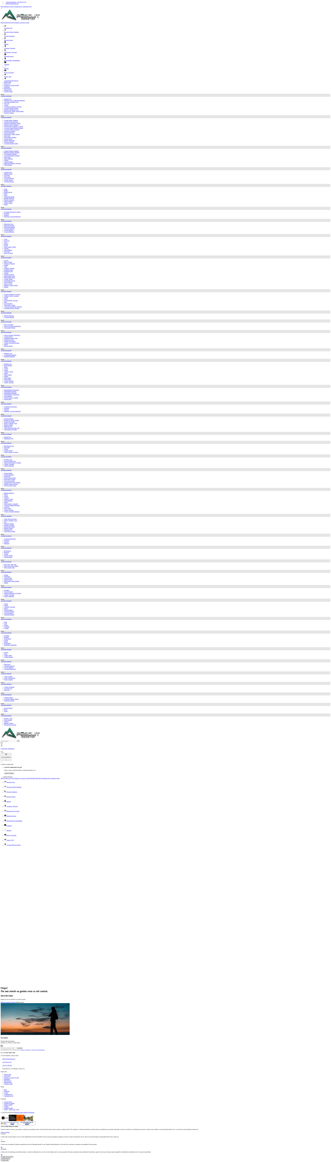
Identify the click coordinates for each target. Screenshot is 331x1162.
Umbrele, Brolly (8, 697)
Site (5, 522)
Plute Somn (7, 177)
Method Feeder (8, 579)
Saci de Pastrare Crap (10, 461)
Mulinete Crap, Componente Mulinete (14, 100)
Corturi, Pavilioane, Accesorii (12, 294)
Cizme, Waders (8, 676)
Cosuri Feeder (8, 578)
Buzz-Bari (7, 447)
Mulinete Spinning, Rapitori (11, 152)
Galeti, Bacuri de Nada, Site (11, 428)
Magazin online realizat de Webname (24, 1112)
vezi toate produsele (6, 96)
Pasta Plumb (7, 379)
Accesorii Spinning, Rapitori (12, 155)
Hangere (6, 215)
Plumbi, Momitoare (9, 140)
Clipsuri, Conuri (8, 371)
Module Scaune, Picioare (11, 484)
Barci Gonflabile (8, 324)
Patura (6, 711)
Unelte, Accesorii (9, 382)
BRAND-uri (7, 88)
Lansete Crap (7, 99)
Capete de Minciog (9, 228)
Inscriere (20, 1048)
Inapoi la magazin (9, 773)
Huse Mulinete (8, 250)
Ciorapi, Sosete (8, 279)
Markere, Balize (8, 425)
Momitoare (7, 576)
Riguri (6, 367)
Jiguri (5, 654)
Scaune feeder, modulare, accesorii (13, 126)
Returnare (6, 6)
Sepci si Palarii (8, 282)
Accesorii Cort (8, 688)
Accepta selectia (5, 1158)
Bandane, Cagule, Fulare (11, 285)
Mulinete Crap (8, 353)
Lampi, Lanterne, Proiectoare (12, 335)
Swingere (6, 213)
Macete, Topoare (8, 723)
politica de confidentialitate (38, 1050)
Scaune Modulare (9, 475)
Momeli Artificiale (9, 198)
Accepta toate (4, 1160)
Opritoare (6, 507)
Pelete (5, 193)
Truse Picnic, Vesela (9, 305)
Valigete (6, 248)
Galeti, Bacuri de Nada (10, 519)
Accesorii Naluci (8, 613)
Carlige (6, 105)
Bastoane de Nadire (9, 422)
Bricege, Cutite (8, 718)
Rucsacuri (7, 240)
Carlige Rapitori (8, 162)
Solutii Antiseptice (9, 466)
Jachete (6, 265)
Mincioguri (7, 664)
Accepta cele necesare (7, 1156)
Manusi (6, 287)
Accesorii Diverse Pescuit (11, 80)
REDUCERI (4, 22)
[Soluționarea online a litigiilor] (27, 1125)
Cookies (6, 1106)
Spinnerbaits (7, 639)
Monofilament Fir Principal (11, 390)
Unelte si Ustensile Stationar (11, 511)
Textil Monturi (8, 396)
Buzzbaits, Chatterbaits (10, 645)
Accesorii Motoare (9, 317)
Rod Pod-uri (7, 551)
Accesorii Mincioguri (10, 669)
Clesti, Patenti (8, 720)
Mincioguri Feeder (9, 225)
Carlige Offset (8, 655)
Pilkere (6, 642)
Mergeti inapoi (20, 1002)
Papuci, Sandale (8, 679)
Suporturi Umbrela (9, 700)
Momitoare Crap (8, 438)
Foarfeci (6, 721)
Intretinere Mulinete (9, 356)
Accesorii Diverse (9, 181)
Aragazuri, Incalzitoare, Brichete (13, 306)
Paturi (5, 299)
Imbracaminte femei (9, 277)
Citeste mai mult (5, 1132)
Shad (5, 622)
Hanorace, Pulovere (9, 263)
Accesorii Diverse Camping (11, 308)
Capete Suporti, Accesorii (11, 452)
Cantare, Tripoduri (9, 464)
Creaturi (6, 628)
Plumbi (6, 575)
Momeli (6, 44)
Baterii (6, 344)
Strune (6, 608)
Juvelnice (6, 590)
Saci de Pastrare (8, 592)
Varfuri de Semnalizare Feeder (12, 123)
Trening (6, 273)
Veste (5, 267)
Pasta (5, 195)
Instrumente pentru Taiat (10, 338)
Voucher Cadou (8, 91)
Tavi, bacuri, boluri (9, 481)
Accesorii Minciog (9, 232)
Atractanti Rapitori (9, 614)
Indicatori (6, 543)
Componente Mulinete (10, 355)
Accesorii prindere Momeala (12, 505)
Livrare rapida (8, 1102)
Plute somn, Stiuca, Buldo (11, 566)
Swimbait (6, 626)
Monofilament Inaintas (10, 391)
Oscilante (6, 635)
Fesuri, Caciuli (8, 284)
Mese (5, 302)
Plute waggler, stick (9, 567)
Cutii (5, 242)
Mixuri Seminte (8, 201)
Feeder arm (7, 476)
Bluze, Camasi (8, 262)
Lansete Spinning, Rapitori (11, 151)
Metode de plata (8, 1108)
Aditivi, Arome (8, 203)
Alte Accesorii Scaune (10, 485)
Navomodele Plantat (9, 328)
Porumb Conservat (9, 200)
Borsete (6, 244)
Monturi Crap (8, 364)
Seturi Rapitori (8, 165)
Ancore (6, 652)
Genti (5, 239)
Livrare (11, 6)
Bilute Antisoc (8, 375)
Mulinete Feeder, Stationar (11, 125)
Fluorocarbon (7, 399)
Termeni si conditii (9, 1103)
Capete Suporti (8, 557)
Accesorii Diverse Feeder (11, 143)
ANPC (6, 1109)
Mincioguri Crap (8, 224)
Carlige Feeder (8, 139)
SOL (17, 1109)
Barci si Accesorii (9, 72)
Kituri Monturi (8, 365)
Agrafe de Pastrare (9, 611)
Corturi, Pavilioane (9, 687)
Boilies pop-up (8, 192)
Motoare (6, 68)
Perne (5, 709)
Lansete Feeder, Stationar (11, 120)
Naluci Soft (7, 157)
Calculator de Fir (27, 6)
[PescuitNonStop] (20, 739)
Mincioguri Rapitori (9, 227)
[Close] (1, 8)
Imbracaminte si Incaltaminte (12, 60)
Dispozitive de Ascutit (10, 725)
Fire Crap (6, 103)
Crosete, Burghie (8, 381)
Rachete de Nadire (9, 525)
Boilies (6, 190)
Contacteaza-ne (18, 6)
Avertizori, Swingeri (9, 48)
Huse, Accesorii (8, 253)
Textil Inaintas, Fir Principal (11, 394)
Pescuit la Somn (8, 40)
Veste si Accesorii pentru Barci (12, 326)
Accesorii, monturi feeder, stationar (13, 128)
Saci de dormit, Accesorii (11, 300)
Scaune (6, 297)
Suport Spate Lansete (10, 478)
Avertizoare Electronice (10, 406)
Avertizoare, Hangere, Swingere (13, 106)
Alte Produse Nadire (9, 531)
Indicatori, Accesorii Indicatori (12, 216)
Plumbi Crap (7, 437)
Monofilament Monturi (10, 393)
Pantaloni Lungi (8, 270)
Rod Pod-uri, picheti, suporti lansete (14, 111)
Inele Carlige (7, 378)
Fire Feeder (7, 136)
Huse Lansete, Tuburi (10, 247)
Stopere (6, 376)
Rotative (6, 637)
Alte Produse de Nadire (10, 429)
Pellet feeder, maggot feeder (11, 581)
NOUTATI (11, 22)
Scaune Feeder (8, 473)
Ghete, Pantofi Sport (9, 678)
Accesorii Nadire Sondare (11, 108)
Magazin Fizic (8, 90)
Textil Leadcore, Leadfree (11, 397)
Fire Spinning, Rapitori (10, 154)
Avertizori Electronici (10, 539)
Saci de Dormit (8, 708)
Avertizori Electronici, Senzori (12, 212)
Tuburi (6, 373)
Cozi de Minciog (8, 230)
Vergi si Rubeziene (9, 132)
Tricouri (6, 260)
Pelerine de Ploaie (9, 274)
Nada (5, 189)
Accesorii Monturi (9, 178)
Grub (5, 623)
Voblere (6, 160)
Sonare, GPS (7, 76)
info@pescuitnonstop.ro (12, 3)
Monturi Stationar (9, 493)
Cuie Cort (6, 690)
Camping (6, 64)
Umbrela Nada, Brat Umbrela (12, 482)
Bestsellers (7, 87)
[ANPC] (9, 1125)
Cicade (6, 640)
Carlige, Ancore (8, 180)
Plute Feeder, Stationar (10, 137)
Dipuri (6, 204)
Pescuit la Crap (8, 28)
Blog (2, 6)
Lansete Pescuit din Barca (11, 122)
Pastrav (6, 625)
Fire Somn (7, 175)
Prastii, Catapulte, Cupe (10, 423)
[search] (18, 741)
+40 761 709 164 (7, 1065)
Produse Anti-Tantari (9, 341)
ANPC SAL (12, 1109)
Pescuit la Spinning (9, 36)
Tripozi (6, 449)
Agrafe (6, 368)
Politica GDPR (8, 1105)
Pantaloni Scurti (8, 271)
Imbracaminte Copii (9, 276)
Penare (6, 245)
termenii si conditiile (25, 1050)
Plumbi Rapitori (8, 610)
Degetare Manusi (8, 418)
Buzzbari (6, 552)
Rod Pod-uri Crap (9, 446)
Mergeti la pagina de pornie (8, 1002)
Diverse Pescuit (8, 346)
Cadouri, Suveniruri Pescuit (11, 343)
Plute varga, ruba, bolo (10, 564)
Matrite (6, 583)
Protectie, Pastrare (9, 113)
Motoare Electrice (9, 315)
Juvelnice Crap (8, 459)
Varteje (6, 370)
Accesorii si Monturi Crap (11, 102)
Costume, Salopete (9, 268)
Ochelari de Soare (9, 340)
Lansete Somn (8, 172)
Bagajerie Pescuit (9, 56)
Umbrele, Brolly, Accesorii (11, 296)
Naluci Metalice (8, 158)
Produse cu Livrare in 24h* (21, 22)
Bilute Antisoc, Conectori (11, 504)
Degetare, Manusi (9, 523)
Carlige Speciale (8, 657)
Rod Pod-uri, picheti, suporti (12, 134)
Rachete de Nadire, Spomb (11, 420)
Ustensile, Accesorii (9, 607)
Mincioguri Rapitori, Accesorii (12, 163)
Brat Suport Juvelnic (9, 479)
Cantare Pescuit (8, 336)
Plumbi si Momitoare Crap (11, 110)
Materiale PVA (8, 426)
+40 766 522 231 (16, 2)
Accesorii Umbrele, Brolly (11, 699)
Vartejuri (6, 497)
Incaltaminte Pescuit (9, 280)
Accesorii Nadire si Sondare (11, 129)
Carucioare (7, 251)
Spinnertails (7, 643)
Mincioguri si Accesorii (10, 52)
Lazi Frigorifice (8, 303)
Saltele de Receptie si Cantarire (12, 462)
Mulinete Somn (8, 174)
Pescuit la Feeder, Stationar (11, 32)
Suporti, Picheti (8, 450)
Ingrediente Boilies (9, 197)
